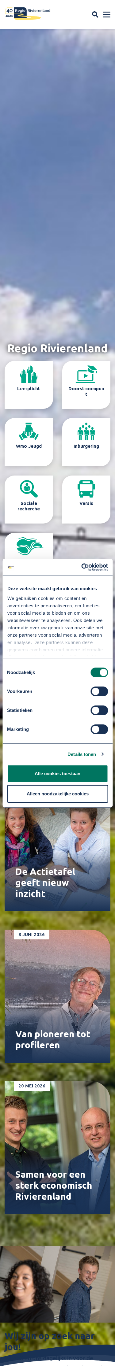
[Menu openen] (106, 15)
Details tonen (81, 754)
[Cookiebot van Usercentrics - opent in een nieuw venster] (82, 567)
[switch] (99, 691)
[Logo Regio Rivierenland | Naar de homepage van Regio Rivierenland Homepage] (28, 13)
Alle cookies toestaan (57, 773)
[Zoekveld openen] (95, 14)
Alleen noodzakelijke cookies (58, 793)
